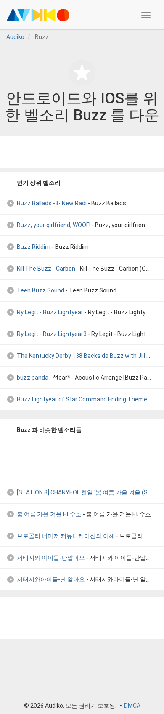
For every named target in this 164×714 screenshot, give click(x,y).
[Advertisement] (82, 152)
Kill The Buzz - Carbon (46, 268)
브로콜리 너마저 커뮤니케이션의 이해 (66, 536)
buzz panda (32, 377)
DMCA (132, 705)
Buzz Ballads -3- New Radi (52, 203)
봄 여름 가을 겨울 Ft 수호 (49, 514)
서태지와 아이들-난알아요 (51, 557)
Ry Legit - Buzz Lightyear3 (52, 334)
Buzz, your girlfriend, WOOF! (53, 225)
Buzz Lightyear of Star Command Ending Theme (82, 399)
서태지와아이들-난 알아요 (51, 579)
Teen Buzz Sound (40, 290)
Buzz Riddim (33, 246)
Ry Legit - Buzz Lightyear (50, 312)
